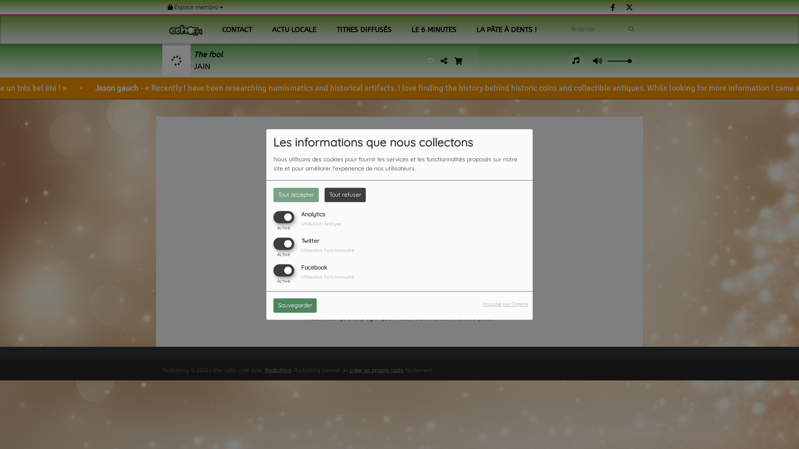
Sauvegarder (295, 305)
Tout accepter (296, 194)
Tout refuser (345, 194)
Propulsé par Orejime (505, 304)
